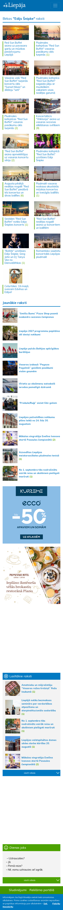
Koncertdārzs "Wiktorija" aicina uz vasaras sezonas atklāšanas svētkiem (48, 121)
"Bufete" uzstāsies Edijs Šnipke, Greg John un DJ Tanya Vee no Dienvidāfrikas (15, 256)
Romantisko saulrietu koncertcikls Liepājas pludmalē (48, 254)
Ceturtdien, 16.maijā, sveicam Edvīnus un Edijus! (17, 289)
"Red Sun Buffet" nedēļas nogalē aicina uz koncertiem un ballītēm (48, 223)
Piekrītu (56, 903)
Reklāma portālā (41, 890)
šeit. (46, 903)
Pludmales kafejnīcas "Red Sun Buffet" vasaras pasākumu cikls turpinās (47, 48)
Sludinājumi (18, 890)
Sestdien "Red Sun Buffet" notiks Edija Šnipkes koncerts (16, 221)
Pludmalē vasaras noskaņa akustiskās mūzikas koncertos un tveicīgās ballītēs (47, 188)
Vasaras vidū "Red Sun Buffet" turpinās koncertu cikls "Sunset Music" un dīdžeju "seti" (16, 84)
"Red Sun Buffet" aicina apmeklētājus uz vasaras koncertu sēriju (16, 156)
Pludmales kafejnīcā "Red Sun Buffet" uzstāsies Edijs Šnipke (47, 156)
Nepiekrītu (8, 906)
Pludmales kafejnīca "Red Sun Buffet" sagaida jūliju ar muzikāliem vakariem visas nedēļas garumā (47, 85)
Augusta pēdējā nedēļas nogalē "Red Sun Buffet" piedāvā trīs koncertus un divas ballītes (17, 189)
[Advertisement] (31, 638)
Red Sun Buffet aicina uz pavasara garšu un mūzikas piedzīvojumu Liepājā (16, 48)
